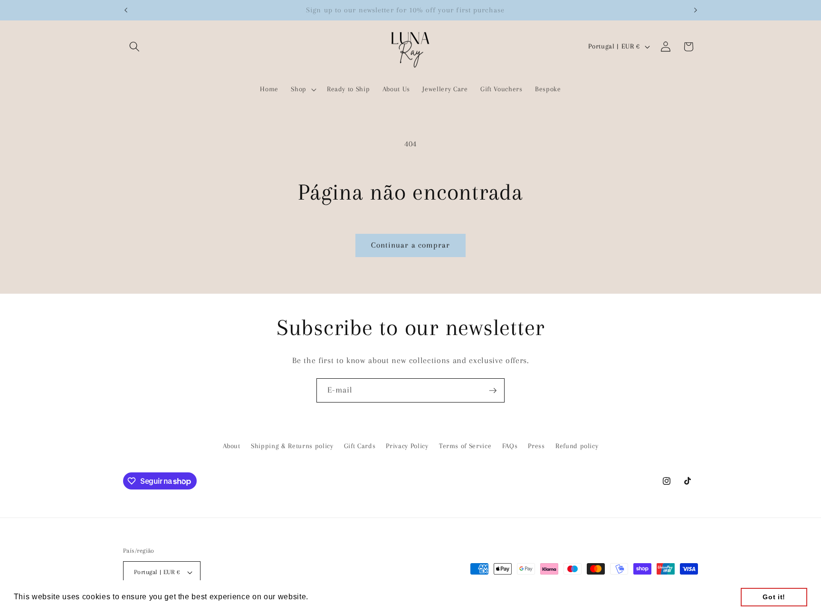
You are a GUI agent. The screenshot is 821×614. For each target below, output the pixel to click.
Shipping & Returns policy (292, 445)
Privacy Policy (407, 445)
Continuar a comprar (410, 245)
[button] (134, 46)
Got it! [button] (774, 597)
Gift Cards (360, 445)
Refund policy (577, 445)
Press (536, 445)
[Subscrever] (492, 390)
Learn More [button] (333, 597)
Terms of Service (465, 445)
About (231, 445)
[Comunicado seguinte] (695, 10)
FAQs (510, 445)
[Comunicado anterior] (125, 10)
